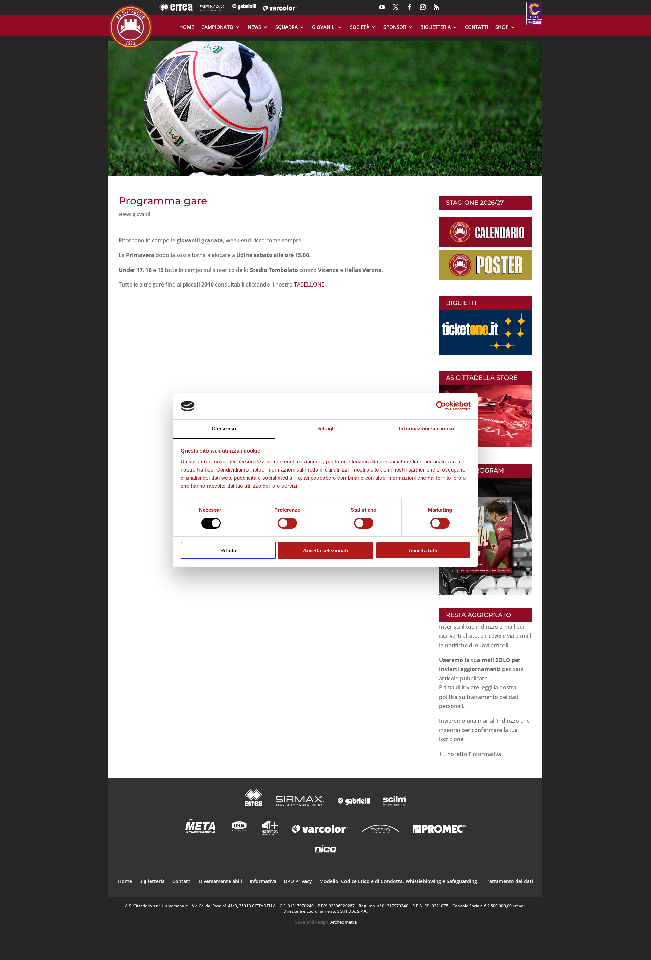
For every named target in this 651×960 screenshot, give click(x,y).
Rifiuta (228, 550)
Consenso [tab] (224, 428)
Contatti (476, 27)
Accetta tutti (423, 550)
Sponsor (394, 27)
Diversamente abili (220, 881)
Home (186, 27)
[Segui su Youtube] (382, 7)
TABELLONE (309, 284)
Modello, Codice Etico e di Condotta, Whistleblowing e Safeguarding (398, 881)
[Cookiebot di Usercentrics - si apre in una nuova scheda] (441, 406)
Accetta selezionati (325, 550)
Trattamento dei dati (509, 881)
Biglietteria (435, 27)
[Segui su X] (395, 7)
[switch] (287, 523)
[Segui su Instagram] (422, 7)
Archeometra (343, 922)
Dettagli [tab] (325, 428)
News (254, 27)
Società (359, 27)
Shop (502, 27)
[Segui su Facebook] (409, 7)
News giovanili (135, 214)
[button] (325, 106)
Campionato (217, 27)
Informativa (263, 881)
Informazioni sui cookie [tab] (427, 428)
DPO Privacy (298, 881)
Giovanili (324, 27)
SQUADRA (286, 27)
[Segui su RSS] (436, 7)
